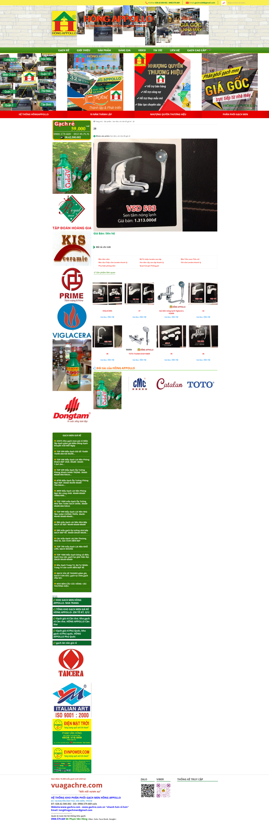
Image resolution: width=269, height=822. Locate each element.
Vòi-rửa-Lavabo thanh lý (191, 262)
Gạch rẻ (63, 50)
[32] (203, 294)
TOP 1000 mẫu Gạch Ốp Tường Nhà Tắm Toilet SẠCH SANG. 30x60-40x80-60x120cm (71, 503)
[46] (107, 337)
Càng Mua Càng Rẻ (33, 114)
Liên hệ (175, 50)
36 (203, 353)
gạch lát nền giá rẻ (66, 642)
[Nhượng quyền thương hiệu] (230, 81)
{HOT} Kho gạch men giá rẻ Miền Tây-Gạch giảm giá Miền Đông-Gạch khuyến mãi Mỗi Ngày (71, 443)
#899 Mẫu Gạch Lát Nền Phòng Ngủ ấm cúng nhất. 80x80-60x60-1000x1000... (70, 493)
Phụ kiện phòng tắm (106, 266)
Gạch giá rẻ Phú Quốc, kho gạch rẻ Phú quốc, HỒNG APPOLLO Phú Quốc (70, 633)
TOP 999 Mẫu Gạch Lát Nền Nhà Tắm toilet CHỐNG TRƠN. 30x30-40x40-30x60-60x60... (70, 514)
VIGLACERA (107, 311)
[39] (171, 337)
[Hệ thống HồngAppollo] (95, 81)
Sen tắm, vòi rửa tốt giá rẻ (122, 121)
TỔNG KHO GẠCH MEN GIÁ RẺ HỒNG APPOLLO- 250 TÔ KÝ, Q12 (71, 611)
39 (171, 353)
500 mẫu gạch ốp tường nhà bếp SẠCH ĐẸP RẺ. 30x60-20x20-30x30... (71, 531)
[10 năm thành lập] (162, 81)
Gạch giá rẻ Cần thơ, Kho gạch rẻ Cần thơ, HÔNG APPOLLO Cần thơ (72, 621)
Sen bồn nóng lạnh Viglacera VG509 (171, 312)
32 (203, 311)
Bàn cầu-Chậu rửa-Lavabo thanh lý (112, 262)
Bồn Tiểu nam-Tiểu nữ (190, 259)
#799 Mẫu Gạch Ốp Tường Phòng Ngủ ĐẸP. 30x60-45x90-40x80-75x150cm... (71, 482)
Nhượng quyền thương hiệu (235, 114)
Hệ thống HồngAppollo (101, 114)
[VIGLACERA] (107, 294)
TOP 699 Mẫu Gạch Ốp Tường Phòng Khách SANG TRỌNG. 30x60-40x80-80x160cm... (71, 472)
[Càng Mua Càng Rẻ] (28, 81)
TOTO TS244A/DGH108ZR (139, 353)
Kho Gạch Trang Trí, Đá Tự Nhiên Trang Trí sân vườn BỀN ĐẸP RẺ (71, 566)
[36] (203, 337)
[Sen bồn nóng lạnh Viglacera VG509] (171, 294)
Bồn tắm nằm (104, 259)
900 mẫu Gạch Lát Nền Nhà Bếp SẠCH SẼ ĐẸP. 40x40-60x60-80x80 (70, 523)
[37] (139, 294)
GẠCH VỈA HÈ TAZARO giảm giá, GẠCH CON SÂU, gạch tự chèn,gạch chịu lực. (71, 575)
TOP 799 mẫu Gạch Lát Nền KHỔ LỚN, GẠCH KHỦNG (71, 547)
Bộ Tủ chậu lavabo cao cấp (150, 259)
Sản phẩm (104, 50)
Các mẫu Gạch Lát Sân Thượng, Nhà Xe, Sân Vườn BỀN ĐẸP (70, 539)
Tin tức (157, 50)
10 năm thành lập (168, 114)
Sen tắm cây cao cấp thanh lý (152, 262)
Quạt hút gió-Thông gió (149, 266)
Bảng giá (124, 50)
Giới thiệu (83, 50)
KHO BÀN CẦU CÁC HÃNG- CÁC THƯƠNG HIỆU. (70, 584)
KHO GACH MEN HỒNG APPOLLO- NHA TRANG (67, 601)
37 (139, 311)
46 (107, 353)
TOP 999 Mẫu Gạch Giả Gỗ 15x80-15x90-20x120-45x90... (71, 452)
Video (142, 50)
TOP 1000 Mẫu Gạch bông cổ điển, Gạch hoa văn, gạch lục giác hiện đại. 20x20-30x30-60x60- (71, 557)
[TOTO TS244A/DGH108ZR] (139, 337)
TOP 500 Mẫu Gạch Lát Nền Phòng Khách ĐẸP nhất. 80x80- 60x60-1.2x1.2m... (71, 462)
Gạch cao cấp (197, 50)
